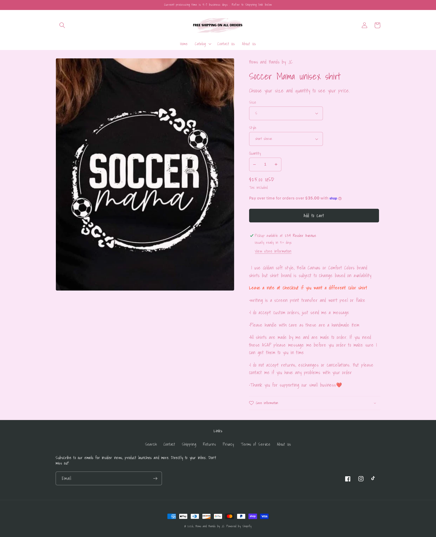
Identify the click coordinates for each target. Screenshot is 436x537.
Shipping (189, 444)
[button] (62, 25)
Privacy (228, 444)
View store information (273, 251)
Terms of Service (255, 444)
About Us (284, 444)
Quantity (255, 153)
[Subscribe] (155, 478)
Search (151, 444)
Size (252, 102)
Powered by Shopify (239, 526)
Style (253, 127)
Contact (169, 444)
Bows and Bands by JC (210, 526)
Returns (209, 444)
